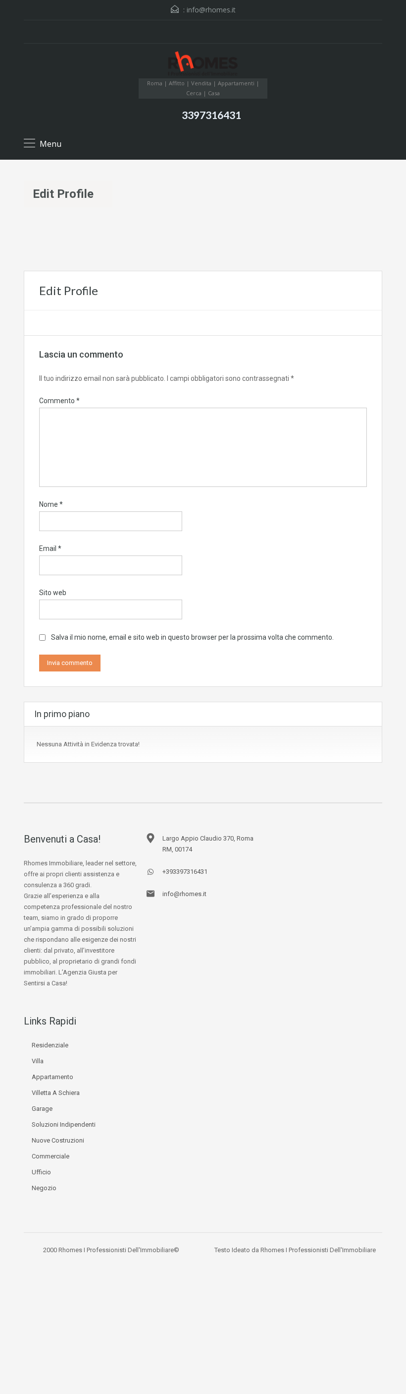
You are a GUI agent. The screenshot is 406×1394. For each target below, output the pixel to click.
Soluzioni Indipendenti (64, 1124)
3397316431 (211, 115)
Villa (38, 1061)
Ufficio (41, 1172)
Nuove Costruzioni (58, 1140)
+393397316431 (184, 871)
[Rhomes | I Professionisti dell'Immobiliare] (203, 64)
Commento (59, 401)
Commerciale (50, 1156)
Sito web (52, 593)
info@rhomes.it (211, 9)
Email (50, 548)
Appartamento (52, 1077)
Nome (51, 504)
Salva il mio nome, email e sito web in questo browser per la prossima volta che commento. (192, 637)
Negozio (44, 1188)
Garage (42, 1108)
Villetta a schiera (56, 1092)
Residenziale (50, 1045)
